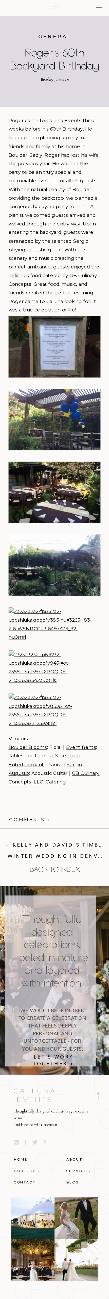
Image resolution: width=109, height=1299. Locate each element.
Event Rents (81, 747)
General (54, 37)
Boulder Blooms (28, 747)
